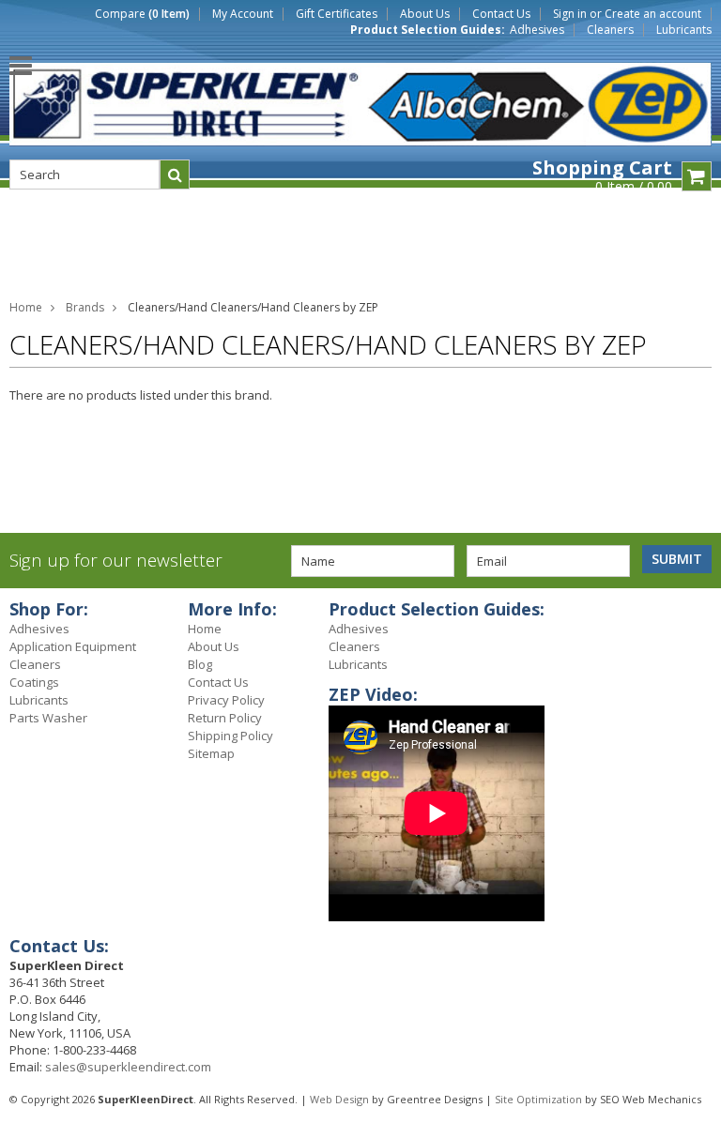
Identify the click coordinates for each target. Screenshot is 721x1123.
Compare (142, 14)
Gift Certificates (336, 14)
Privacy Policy (226, 699)
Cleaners (610, 30)
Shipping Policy (230, 735)
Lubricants (684, 30)
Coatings (34, 682)
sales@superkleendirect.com (128, 1066)
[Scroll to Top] (693, 612)
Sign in (570, 14)
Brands (85, 307)
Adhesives (537, 30)
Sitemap (211, 753)
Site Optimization (538, 1099)
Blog (200, 664)
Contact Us (501, 14)
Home (25, 307)
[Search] (175, 174)
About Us (425, 14)
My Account (242, 14)
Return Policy (225, 717)
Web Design (339, 1099)
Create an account (653, 14)
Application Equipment (72, 646)
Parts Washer (48, 717)
